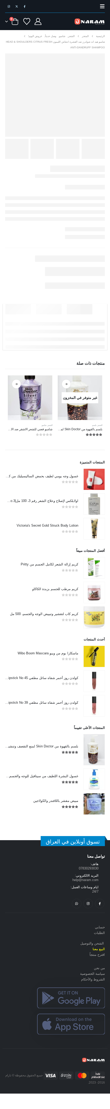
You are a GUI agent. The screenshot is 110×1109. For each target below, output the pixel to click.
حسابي (100, 927)
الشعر (99, 425)
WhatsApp (76, 903)
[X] (16, 6)
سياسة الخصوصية (92, 974)
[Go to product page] (30, 397)
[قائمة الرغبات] (27, 21)
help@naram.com (85, 880)
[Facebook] (24, 6)
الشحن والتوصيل (92, 943)
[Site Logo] (89, 21)
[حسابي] (38, 21)
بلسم (94, 425)
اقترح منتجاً (97, 955)
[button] (101, 6)
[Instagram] (8, 6)
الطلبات (99, 933)
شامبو (44, 425)
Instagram (88, 903)
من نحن (99, 968)
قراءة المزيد (66, 384)
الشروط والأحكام (93, 979)
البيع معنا (99, 949)
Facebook (99, 903)
